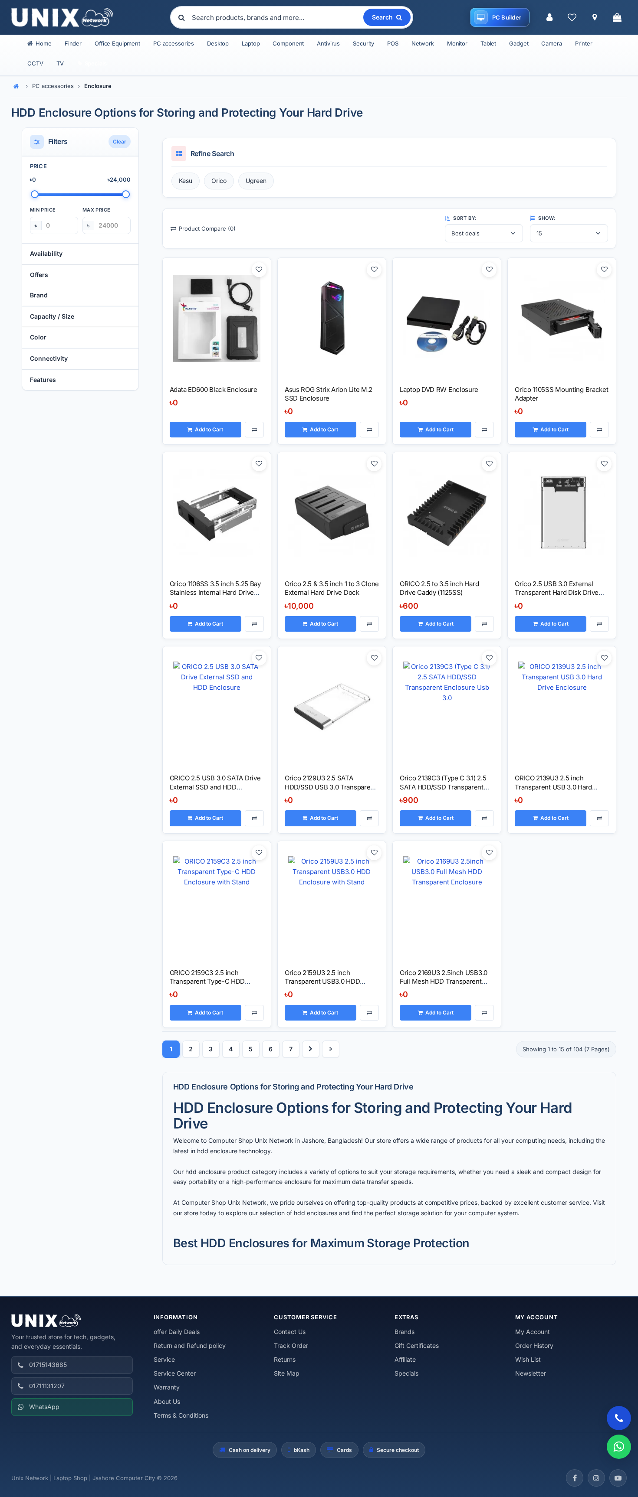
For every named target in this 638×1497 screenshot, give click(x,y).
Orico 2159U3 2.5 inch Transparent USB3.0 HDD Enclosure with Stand (322, 982)
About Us (167, 1401)
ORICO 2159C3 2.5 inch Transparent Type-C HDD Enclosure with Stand (207, 982)
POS (392, 43)
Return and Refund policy (190, 1345)
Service (164, 1359)
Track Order (291, 1345)
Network (422, 43)
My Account (532, 1331)
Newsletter (530, 1373)
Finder (73, 43)
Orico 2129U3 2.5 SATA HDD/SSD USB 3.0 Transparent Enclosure (330, 787)
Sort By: (464, 218)
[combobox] (277, 17)
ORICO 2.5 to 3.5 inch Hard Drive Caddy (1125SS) (439, 588)
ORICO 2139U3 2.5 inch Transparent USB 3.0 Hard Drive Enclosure (553, 787)
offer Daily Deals (177, 1331)
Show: (546, 218)
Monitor (457, 43)
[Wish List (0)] (572, 17)
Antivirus (328, 43)
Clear (119, 142)
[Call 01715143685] (619, 1418)
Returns (285, 1359)
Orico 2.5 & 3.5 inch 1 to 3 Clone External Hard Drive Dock (332, 588)
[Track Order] (594, 17)
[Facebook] (574, 1478)
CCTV (35, 63)
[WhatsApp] (619, 1447)
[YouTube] (618, 1478)
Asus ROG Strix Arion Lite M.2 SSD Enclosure (328, 393)
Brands (404, 1331)
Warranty (167, 1387)
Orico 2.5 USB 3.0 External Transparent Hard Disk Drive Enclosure (557, 593)
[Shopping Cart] (617, 17)
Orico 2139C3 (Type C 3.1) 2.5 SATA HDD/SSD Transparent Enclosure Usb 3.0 (443, 787)
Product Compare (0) (207, 228)
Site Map (286, 1373)
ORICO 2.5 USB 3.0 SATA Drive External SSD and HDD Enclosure (215, 787)
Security (363, 43)
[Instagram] (596, 1478)
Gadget (518, 43)
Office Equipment (117, 43)
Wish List (528, 1359)
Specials (406, 1373)
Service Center (175, 1373)
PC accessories (173, 43)
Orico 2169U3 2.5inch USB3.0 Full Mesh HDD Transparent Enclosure (443, 982)
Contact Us (290, 1331)
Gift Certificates (417, 1345)
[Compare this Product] (254, 429)
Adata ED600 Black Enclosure (213, 389)
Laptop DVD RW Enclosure (439, 389)
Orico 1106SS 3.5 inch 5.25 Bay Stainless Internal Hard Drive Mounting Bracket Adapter (215, 593)
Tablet (488, 43)
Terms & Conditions (181, 1415)
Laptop (251, 43)
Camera (551, 43)
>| (330, 1049)
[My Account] (549, 17)
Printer (583, 43)
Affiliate (405, 1359)
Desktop (218, 43)
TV (60, 63)
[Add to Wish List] (259, 269)
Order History (534, 1345)
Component (288, 43)
